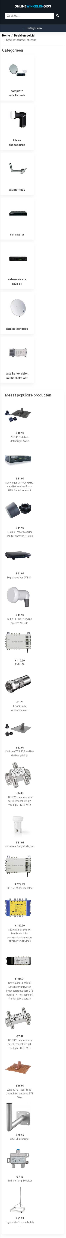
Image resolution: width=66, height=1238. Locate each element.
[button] (32, 28)
